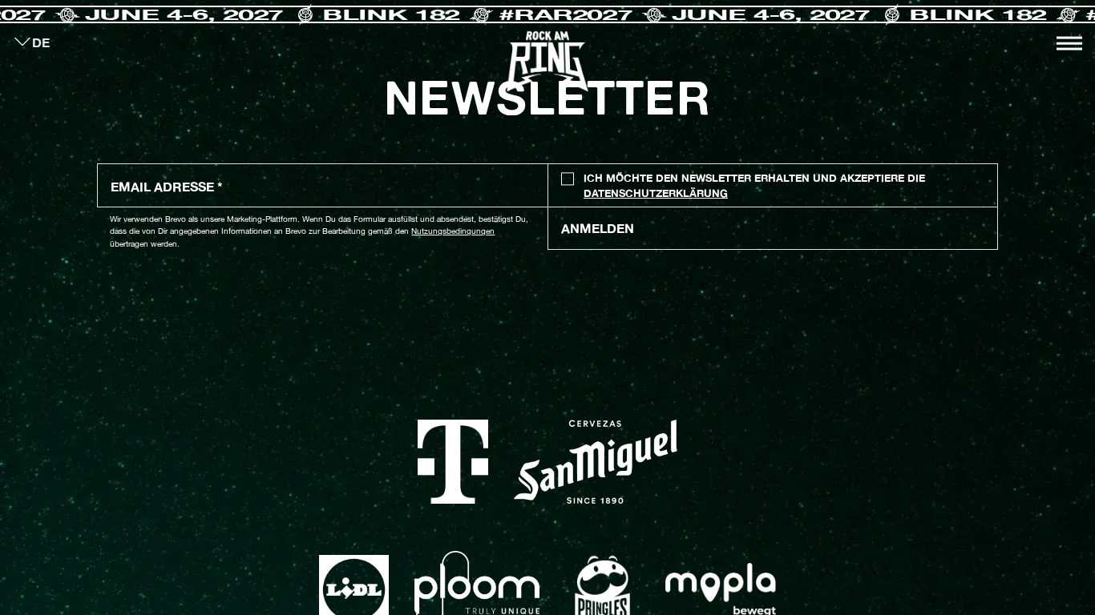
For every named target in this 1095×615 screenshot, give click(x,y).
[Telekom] (453, 462)
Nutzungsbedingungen (453, 230)
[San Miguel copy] (595, 462)
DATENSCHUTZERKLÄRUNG (656, 193)
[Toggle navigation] (1069, 43)
